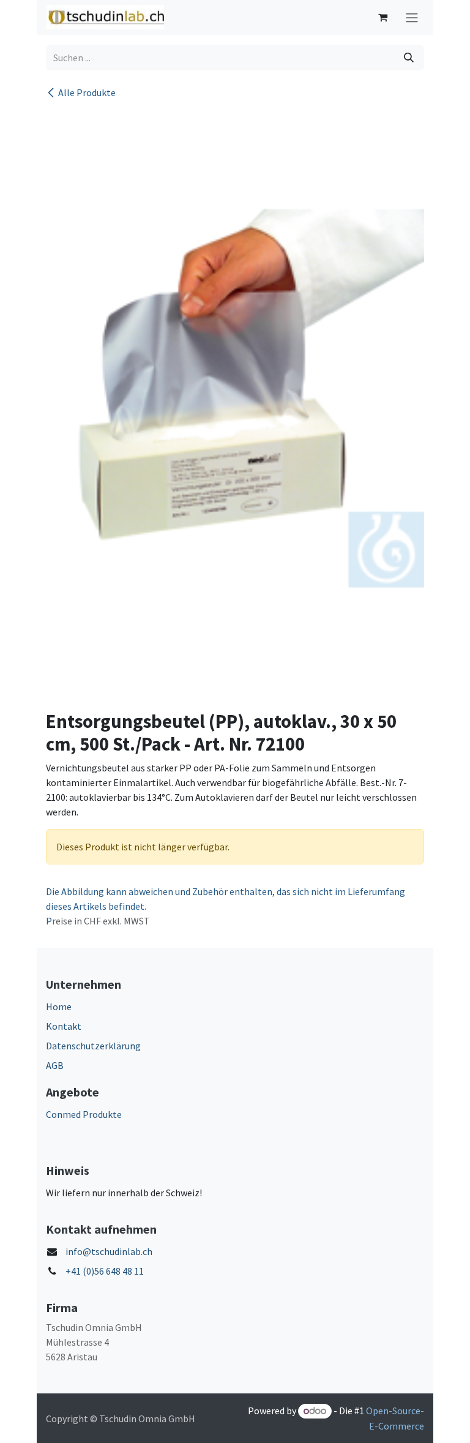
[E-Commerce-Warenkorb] (382, 17)
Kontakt (63, 1026)
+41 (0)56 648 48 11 (104, 1271)
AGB (55, 1065)
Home (59, 1006)
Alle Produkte (87, 92)
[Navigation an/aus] (412, 17)
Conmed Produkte (84, 1114)
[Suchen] (409, 57)
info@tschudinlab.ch (108, 1251)
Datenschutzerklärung (93, 1046)
